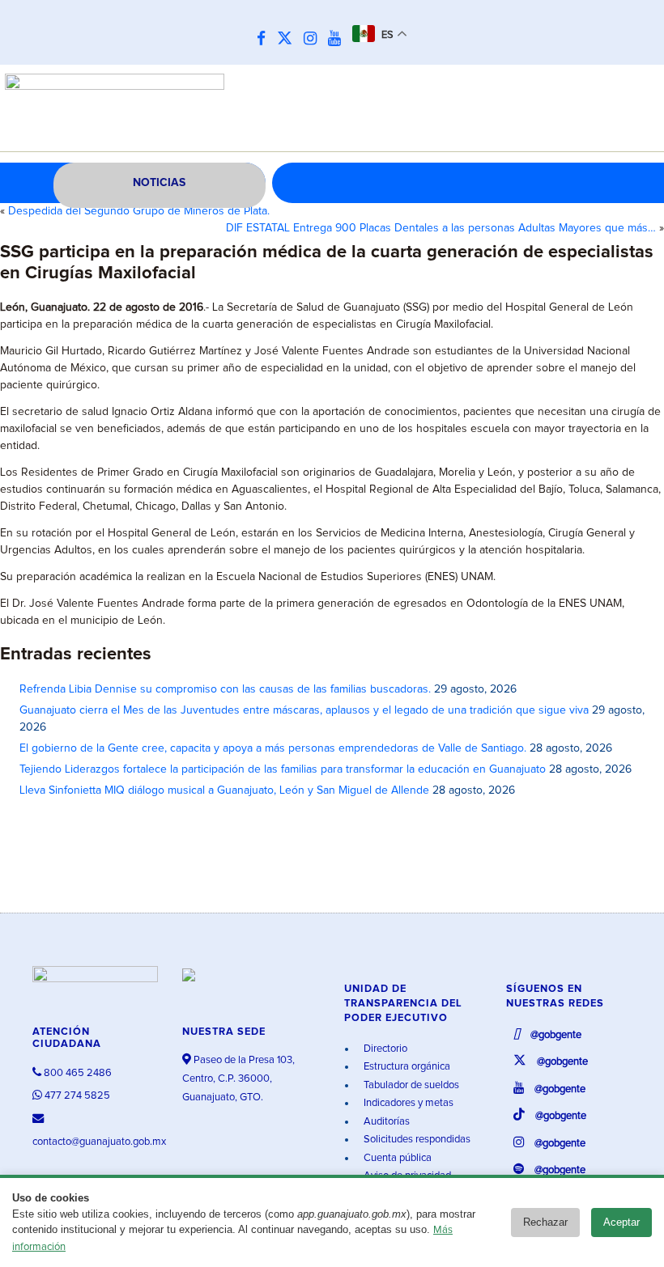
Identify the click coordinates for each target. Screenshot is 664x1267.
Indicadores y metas (407, 1103)
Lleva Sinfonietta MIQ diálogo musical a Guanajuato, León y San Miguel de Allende (224, 790)
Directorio (384, 1049)
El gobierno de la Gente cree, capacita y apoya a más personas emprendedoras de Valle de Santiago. (272, 748)
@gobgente (554, 1035)
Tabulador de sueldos (410, 1085)
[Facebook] (265, 39)
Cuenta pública (396, 1158)
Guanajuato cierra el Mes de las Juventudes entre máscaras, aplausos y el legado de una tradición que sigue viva (304, 710)
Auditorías (385, 1122)
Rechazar (545, 1222)
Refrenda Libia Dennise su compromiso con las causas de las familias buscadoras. (225, 689)
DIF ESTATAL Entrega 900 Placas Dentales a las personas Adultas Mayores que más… (441, 228)
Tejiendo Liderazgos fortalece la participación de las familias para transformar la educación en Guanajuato (282, 769)
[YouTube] (338, 39)
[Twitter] (288, 39)
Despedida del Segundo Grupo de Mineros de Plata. (139, 211)
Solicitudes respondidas (415, 1139)
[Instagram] (314, 39)
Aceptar (621, 1222)
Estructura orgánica (405, 1066)
